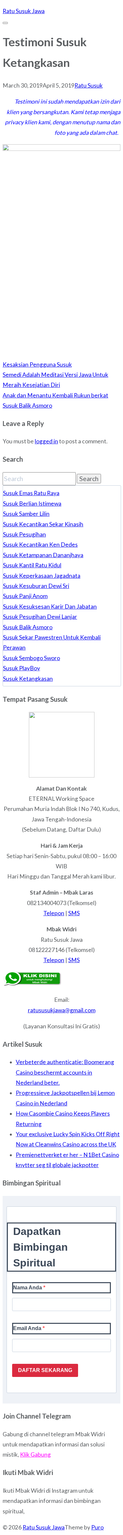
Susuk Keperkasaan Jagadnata (41, 575)
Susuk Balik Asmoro (27, 627)
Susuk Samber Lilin (26, 513)
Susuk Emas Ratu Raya (31, 493)
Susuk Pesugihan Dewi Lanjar (40, 616)
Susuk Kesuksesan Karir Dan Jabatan (50, 606)
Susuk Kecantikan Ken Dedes (40, 544)
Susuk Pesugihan (24, 534)
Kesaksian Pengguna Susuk (37, 364)
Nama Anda (28, 1287)
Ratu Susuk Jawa (44, 1527)
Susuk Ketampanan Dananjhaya (43, 555)
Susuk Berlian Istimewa (32, 503)
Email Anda (28, 1328)
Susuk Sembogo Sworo (31, 658)
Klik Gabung (35, 1454)
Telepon (53, 913)
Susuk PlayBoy (21, 668)
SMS (74, 913)
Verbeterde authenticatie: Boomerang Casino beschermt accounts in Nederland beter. (65, 1072)
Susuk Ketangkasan (28, 678)
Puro (97, 1527)
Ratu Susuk (88, 85)
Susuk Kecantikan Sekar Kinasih (43, 524)
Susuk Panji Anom (25, 596)
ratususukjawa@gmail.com (61, 1010)
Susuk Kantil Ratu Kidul (32, 565)
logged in (46, 441)
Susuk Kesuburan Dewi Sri (36, 585)
